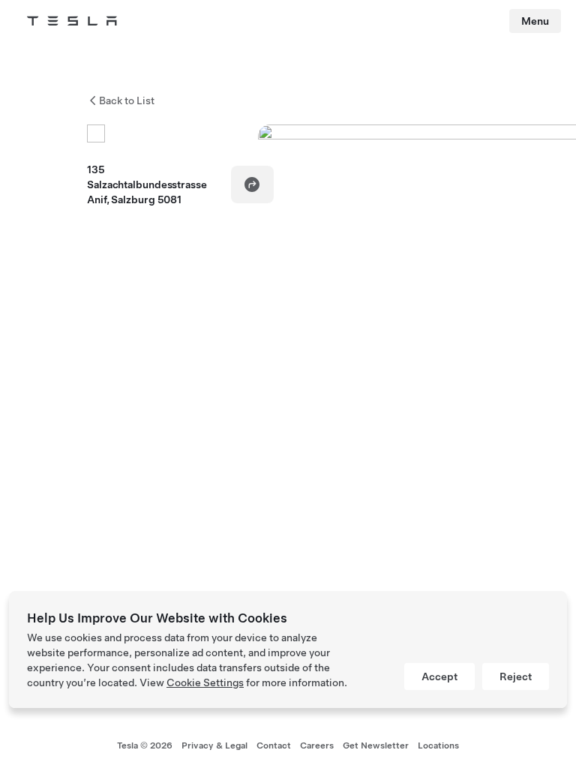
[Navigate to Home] (72, 21)
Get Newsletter (376, 745)
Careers (317, 745)
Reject (516, 676)
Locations (438, 745)
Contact (273, 745)
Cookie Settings (205, 682)
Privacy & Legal (215, 745)
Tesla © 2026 (144, 745)
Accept (440, 676)
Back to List (126, 100)
